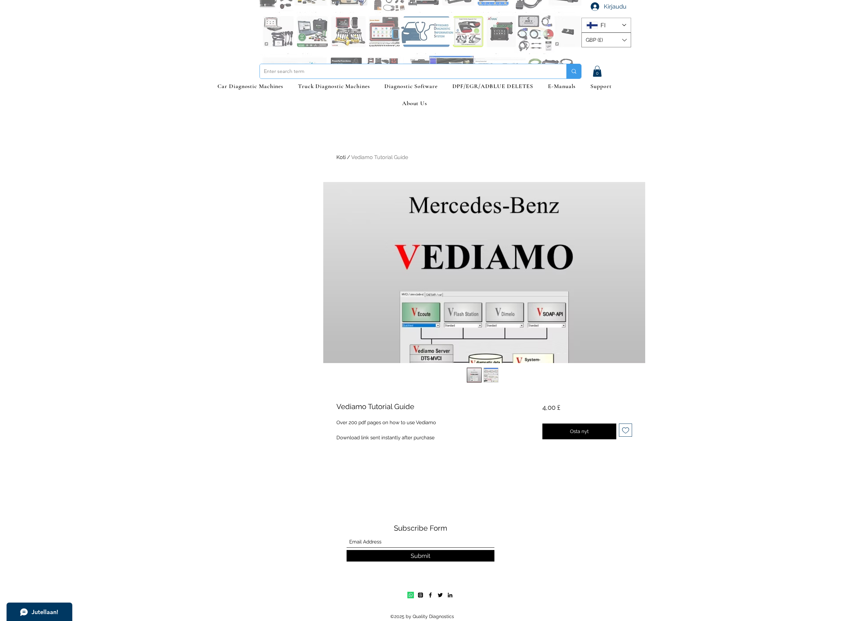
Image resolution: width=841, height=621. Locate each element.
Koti (341, 157)
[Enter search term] (573, 71)
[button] (606, 40)
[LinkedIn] (450, 595)
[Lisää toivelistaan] (625, 430)
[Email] (420, 595)
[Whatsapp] (410, 595)
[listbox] (606, 40)
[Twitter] (440, 595)
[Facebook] (430, 595)
